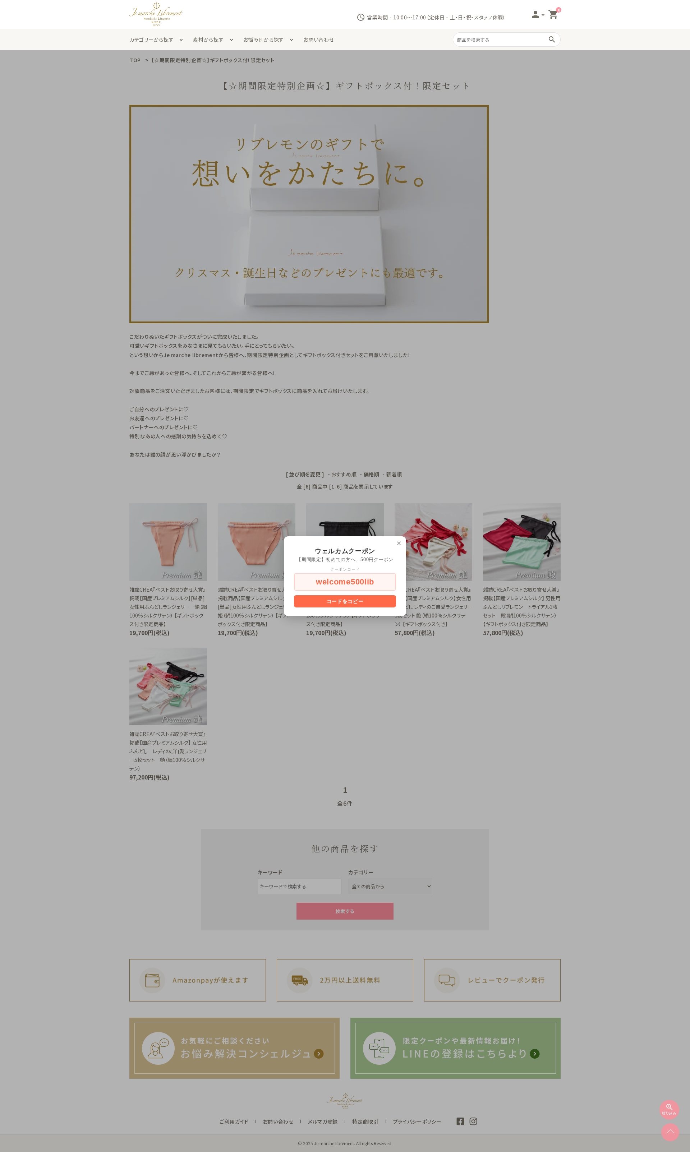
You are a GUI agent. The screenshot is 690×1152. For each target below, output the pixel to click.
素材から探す (208, 39)
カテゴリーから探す (151, 39)
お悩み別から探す (263, 39)
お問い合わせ (318, 39)
